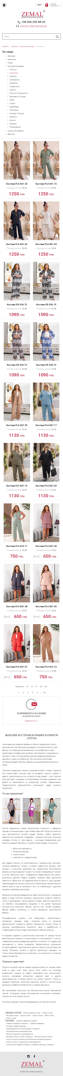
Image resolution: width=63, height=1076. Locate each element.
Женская (11, 56)
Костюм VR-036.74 (46, 304)
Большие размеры (16, 66)
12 (27, 686)
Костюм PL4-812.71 (16, 546)
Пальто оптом (38, 1016)
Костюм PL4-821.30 (46, 546)
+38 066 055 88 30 (33, 22)
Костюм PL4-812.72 (46, 667)
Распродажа (15, 127)
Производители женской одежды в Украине (23, 1029)
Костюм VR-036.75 (17, 304)
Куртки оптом (25, 1016)
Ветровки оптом (12, 1016)
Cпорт (10, 63)
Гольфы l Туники (17, 113)
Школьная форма (15, 131)
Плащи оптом (47, 1013)
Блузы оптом (11, 1018)
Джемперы (14, 107)
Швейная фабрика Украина (26, 1021)
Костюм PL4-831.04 (46, 244)
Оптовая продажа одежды (16, 1026)
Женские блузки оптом (43, 1037)
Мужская (12, 59)
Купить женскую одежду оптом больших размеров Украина (28, 1039)
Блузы (12, 103)
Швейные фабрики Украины (17, 1023)
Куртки (13, 90)
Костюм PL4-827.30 (16, 425)
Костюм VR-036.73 (17, 365)
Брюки (13, 120)
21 (36, 686)
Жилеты (13, 117)
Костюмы (14, 73)
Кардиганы (15, 86)
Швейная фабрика (37, 1023)
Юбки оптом (49, 1016)
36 (41, 686)
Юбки (12, 100)
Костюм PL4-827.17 (46, 425)
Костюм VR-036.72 (46, 365)
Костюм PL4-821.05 (46, 606)
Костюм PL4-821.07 (16, 667)
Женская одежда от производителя (19, 1034)
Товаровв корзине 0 (54, 5)
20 (44, 692)
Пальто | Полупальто (19, 93)
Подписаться (30, 721)
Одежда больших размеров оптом (19, 1031)
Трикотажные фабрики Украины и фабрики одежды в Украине (30, 1045)
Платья (13, 69)
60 (46, 686)
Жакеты (13, 76)
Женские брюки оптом (31, 1013)
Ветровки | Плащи (17, 96)
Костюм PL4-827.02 (46, 485)
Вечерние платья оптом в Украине (19, 1037)
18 (32, 686)
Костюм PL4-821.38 (16, 606)
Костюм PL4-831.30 (16, 184)
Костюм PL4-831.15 (46, 184)
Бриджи (13, 123)
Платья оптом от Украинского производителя (23, 1042)
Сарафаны (15, 80)
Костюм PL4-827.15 (16, 485)
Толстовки (14, 110)
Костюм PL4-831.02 (16, 244)
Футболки (14, 83)
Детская (11, 134)
